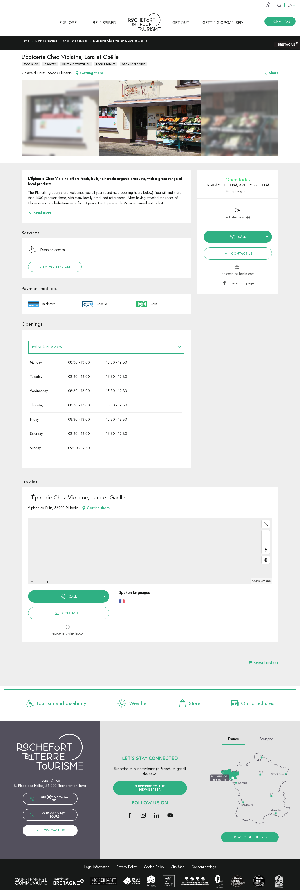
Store (195, 703)
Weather (138, 703)
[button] (279, 5)
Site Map (177, 866)
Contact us (54, 830)
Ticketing (280, 21)
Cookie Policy (154, 866)
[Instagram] (143, 815)
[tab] (102, 347)
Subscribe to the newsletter (150, 788)
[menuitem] (68, 22)
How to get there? (249, 837)
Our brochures (257, 703)
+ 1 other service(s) (238, 217)
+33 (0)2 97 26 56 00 (54, 799)
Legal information (96, 866)
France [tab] (233, 738)
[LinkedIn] (156, 815)
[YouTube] (170, 815)
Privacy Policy (126, 866)
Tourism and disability (61, 703)
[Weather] (268, 4)
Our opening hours (54, 815)
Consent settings (204, 866)
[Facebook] (130, 815)
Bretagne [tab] (266, 738)
